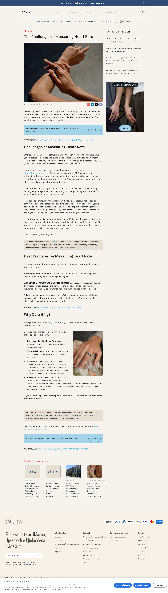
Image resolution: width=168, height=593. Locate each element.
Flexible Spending (90, 548)
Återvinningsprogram (92, 544)
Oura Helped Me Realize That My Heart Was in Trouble (62, 449)
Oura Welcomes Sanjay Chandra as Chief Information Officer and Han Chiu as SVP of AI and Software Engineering (124, 61)
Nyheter (58, 552)
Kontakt (86, 563)
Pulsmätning (88, 552)
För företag (105, 21)
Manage (160, 585)
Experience (91, 12)
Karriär (58, 548)
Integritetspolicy (30, 564)
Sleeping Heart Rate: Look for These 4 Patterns (59, 308)
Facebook (142, 541)
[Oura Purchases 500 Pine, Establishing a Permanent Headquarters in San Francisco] (73, 471)
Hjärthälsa (30, 31)
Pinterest (142, 548)
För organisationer (110, 12)
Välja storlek (88, 541)
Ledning (58, 541)
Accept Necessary (142, 585)
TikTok (141, 552)
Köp (57, 12)
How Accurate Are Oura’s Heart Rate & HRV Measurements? (65, 140)
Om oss (58, 537)
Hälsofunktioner (73, 12)
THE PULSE (43, 22)
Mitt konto (87, 555)
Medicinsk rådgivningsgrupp (67, 544)
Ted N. (54, 242)
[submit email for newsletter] (39, 555)
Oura (54, 323)
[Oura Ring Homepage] (27, 11)
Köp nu (94, 130)
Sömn (68, 21)
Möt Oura (57, 21)
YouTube (141, 559)
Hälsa (77, 21)
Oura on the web (90, 559)
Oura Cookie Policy (54, 589)
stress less (40, 429)
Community (90, 21)
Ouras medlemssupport (93, 537)
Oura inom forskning (96, 481)
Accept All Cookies (123, 585)
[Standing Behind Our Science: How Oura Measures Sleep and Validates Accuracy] (53, 471)
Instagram (142, 544)
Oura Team (34, 104)
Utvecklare (115, 541)
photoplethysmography (35, 173)
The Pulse (144, 537)
